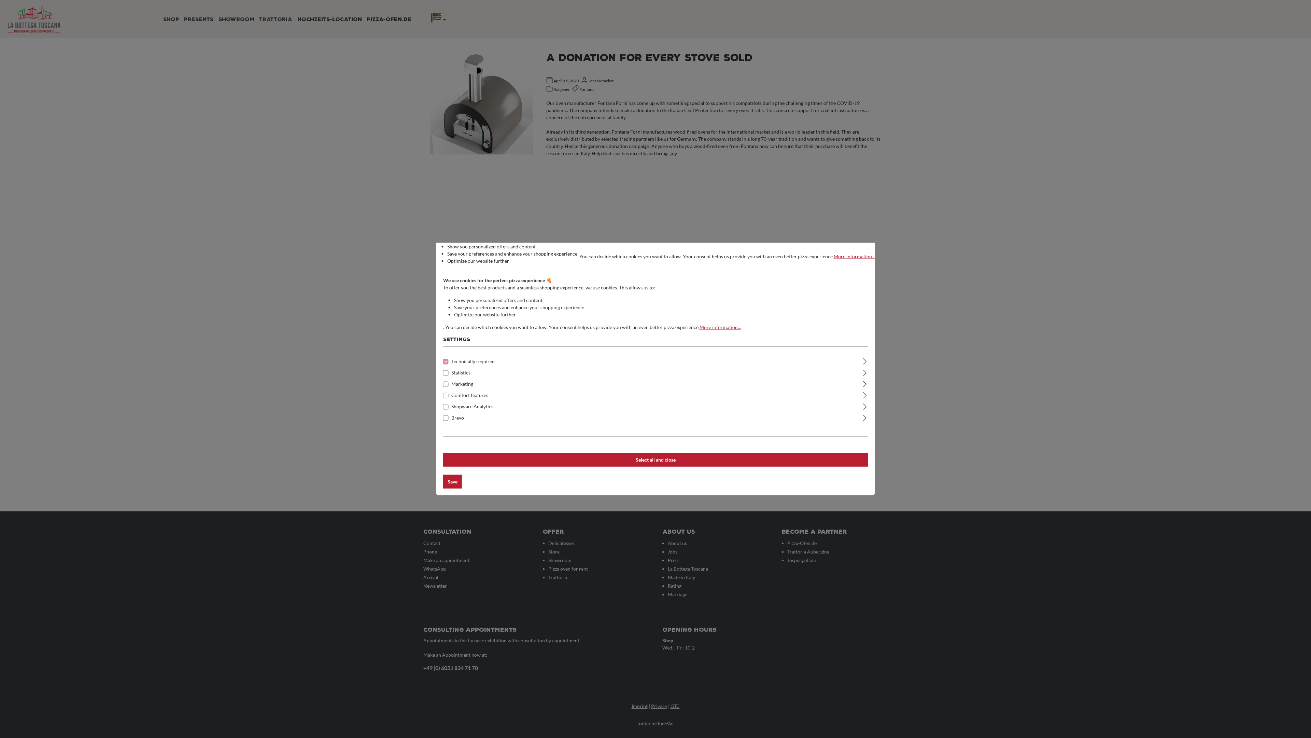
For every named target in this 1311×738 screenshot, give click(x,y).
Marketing (462, 384)
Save (452, 481)
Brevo (457, 418)
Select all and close (656, 460)
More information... (854, 256)
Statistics (460, 372)
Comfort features (469, 395)
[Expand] (864, 360)
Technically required (473, 361)
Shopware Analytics (472, 406)
